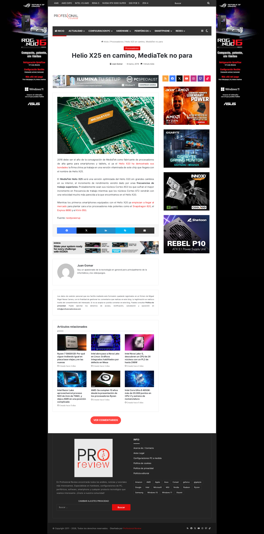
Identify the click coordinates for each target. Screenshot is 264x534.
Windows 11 (167, 492)
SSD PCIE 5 (134, 3)
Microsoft (158, 487)
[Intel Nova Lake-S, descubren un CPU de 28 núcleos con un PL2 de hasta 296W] (139, 342)
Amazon (138, 482)
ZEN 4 (145, 3)
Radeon (186, 487)
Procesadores (116, 41)
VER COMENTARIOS (106, 420)
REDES (179, 31)
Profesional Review (132, 528)
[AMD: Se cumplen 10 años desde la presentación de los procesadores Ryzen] (105, 379)
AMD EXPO (67, 3)
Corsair (176, 482)
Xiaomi (179, 492)
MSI (167, 487)
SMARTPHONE (162, 31)
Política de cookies (142, 463)
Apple (157, 482)
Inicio (106, 41)
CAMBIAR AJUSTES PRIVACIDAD (93, 501)
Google (138, 487)
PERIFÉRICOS (142, 31)
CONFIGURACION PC (99, 31)
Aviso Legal (139, 453)
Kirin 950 (81, 210)
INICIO (60, 31)
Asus (166, 482)
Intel (147, 487)
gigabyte (197, 482)
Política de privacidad (144, 468)
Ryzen (197, 487)
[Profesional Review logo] (66, 16)
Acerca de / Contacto (144, 448)
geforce (186, 482)
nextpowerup (73, 217)
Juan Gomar (117, 64)
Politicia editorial (141, 473)
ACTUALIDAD (75, 31)
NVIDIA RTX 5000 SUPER (114, 3)
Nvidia (176, 487)
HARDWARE (122, 31)
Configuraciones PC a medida (147, 458)
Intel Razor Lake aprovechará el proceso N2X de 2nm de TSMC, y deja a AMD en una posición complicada (71, 396)
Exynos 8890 (64, 210)
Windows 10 (152, 492)
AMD (149, 482)
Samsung (139, 492)
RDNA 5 (95, 3)
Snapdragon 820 (142, 206)
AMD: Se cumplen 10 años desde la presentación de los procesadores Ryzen (104, 393)
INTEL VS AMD (82, 3)
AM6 (56, 3)
